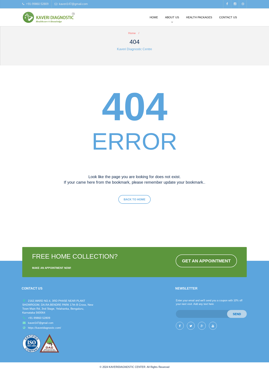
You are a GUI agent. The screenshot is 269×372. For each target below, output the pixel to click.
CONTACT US (228, 17)
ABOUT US (172, 17)
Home (132, 33)
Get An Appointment (206, 260)
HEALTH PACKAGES (199, 17)
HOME (154, 17)
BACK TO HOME (134, 199)
